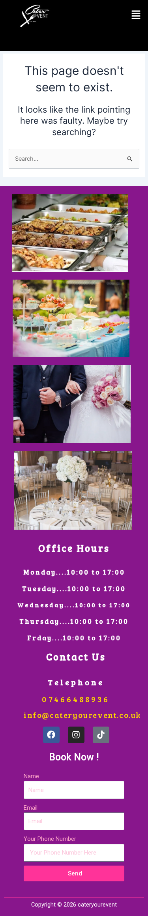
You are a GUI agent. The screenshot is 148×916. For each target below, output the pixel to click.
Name (31, 776)
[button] (136, 15)
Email (30, 807)
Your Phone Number (50, 838)
